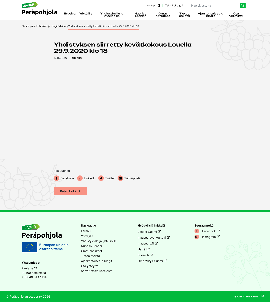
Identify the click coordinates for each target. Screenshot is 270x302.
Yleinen (76, 58)
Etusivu (69, 13)
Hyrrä (141, 249)
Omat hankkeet (163, 14)
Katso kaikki (68, 191)
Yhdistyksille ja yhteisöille (111, 14)
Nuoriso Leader (140, 14)
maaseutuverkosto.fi (152, 237)
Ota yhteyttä (236, 14)
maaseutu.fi (146, 243)
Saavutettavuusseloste (96, 271)
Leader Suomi (147, 232)
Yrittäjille (85, 13)
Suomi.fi (143, 255)
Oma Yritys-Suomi (150, 261)
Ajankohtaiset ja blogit (210, 14)
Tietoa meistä (184, 14)
